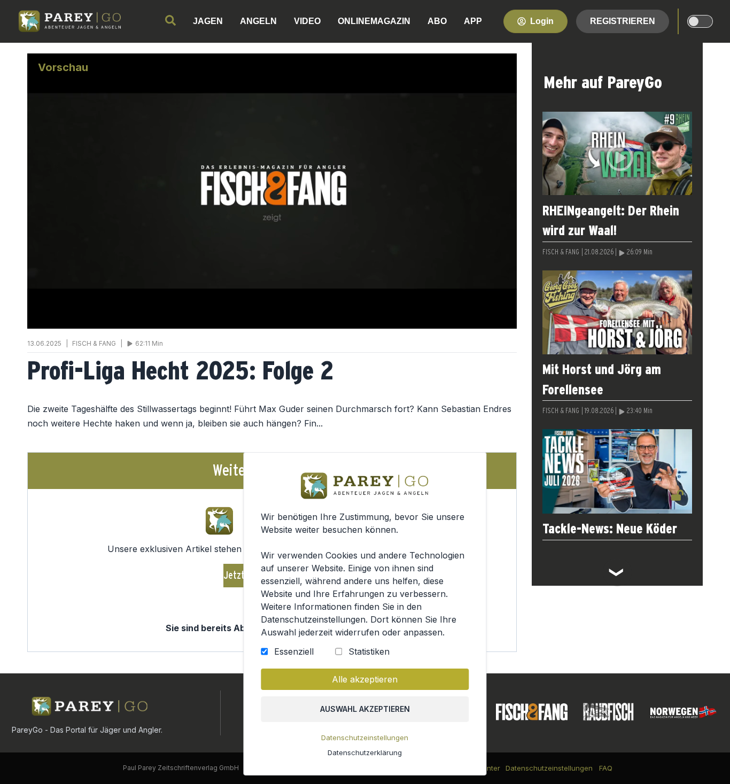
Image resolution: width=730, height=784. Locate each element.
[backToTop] (704, 758)
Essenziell (294, 651)
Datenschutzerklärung (365, 752)
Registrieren (622, 21)
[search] (170, 20)
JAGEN (208, 21)
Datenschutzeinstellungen (364, 737)
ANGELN (258, 21)
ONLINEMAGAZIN (374, 21)
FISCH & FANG (560, 252)
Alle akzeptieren (365, 679)
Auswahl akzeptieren (365, 708)
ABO (437, 21)
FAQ (605, 768)
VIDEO (307, 21)
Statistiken (369, 651)
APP (473, 21)
